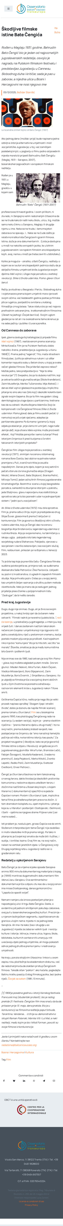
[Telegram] (43, 1081)
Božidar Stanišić (26, 92)
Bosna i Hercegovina (12, 1052)
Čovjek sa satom (17, 978)
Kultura (29, 1052)
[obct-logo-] (31, 1139)
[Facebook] (3, 1081)
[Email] (53, 1081)
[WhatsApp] (34, 1081)
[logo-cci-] (31, 1105)
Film (33, 712)
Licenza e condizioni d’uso (31, 1201)
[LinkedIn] (24, 1081)
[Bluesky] (14, 1081)
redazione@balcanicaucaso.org (18, 1045)
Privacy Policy (31, 1205)
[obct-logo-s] (30, 4)
